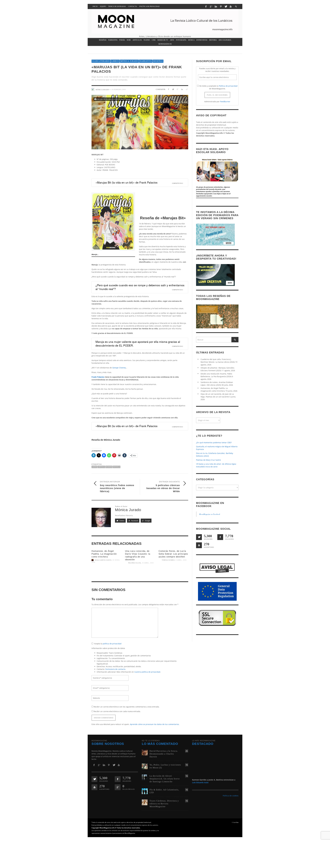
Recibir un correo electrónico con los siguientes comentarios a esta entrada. (126, 706)
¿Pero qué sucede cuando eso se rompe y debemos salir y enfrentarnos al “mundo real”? (140, 287)
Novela (116, 467)
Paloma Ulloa (134, 563)
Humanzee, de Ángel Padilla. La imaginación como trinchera (104, 554)
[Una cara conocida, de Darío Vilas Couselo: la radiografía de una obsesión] (140, 574)
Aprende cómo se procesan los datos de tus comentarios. (154, 724)
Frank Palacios (98, 377)
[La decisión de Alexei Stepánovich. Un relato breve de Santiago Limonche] (145, 777)
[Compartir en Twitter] (173, 89)
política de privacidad (112, 643)
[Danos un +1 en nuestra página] (118, 787)
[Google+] (210, 6)
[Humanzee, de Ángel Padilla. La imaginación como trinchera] (106, 573)
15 (187, 801)
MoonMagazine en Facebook (209, 514)
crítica (101, 467)
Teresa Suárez (168, 560)
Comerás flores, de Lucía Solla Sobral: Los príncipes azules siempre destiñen (173, 554)
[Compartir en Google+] (177, 89)
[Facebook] (205, 6)
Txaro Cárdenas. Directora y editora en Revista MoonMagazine (164, 804)
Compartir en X (177, 183)
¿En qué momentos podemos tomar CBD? (214, 442)
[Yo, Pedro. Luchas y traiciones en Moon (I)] (145, 766)
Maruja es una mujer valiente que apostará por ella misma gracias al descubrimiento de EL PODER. (138, 343)
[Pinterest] (220, 6)
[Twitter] (225, 6)
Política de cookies (230, 795)
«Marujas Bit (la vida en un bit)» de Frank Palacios (127, 182)
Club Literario (101, 61)
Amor (94, 467)
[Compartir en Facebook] (168, 89)
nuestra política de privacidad (147, 672)
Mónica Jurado (129, 61)
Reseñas (158, 61)
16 (187, 765)
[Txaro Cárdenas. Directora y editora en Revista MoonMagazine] (145, 802)
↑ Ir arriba (235, 822)
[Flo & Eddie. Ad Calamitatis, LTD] (145, 791)
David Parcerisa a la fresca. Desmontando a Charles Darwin (164, 754)
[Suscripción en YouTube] (199, 545)
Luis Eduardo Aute (200, 782)
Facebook (134, 520)
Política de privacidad (228, 86)
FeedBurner (225, 101)
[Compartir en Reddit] (186, 89)
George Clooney (119, 367)
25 (187, 751)
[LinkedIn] (215, 6)
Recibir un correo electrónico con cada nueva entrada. (117, 711)
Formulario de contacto (115, 669)
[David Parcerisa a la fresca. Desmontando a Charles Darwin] (145, 752)
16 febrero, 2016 (119, 89)
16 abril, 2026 (148, 563)
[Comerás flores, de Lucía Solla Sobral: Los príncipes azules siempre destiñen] (173, 571)
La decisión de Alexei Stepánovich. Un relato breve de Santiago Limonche (165, 779)
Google (147, 520)
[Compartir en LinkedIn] (182, 89)
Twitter (121, 520)
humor (109, 467)
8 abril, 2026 (181, 560)
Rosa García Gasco (103, 560)
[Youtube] (230, 6)
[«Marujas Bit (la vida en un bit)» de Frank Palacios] (140, 122)
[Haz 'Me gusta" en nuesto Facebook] (220, 537)
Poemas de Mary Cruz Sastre (208, 460)
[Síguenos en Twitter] (199, 537)
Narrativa (146, 61)
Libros (115, 61)
